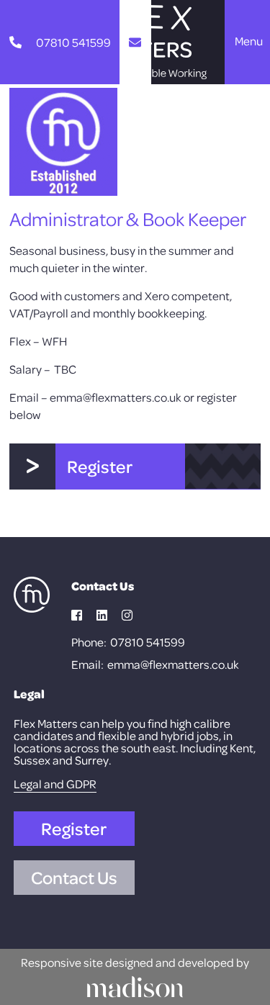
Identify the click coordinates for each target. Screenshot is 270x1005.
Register (74, 828)
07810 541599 (147, 642)
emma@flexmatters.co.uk (173, 664)
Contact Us (74, 877)
